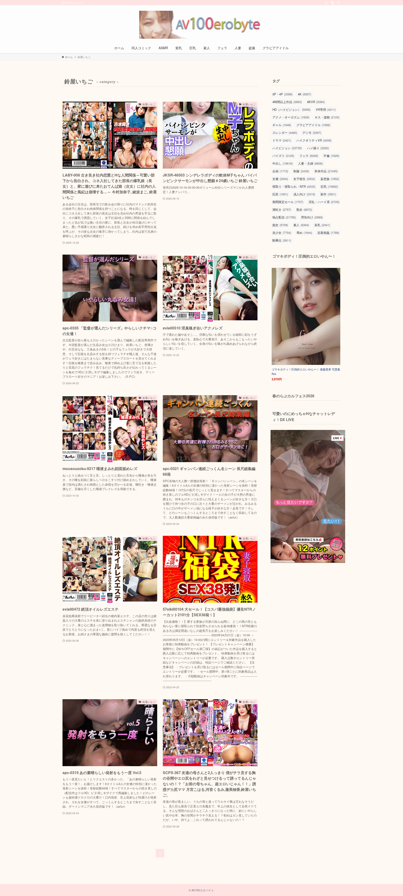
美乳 (322, 225)
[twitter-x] (326, 2)
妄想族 (329, 178)
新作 (328, 194)
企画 (280, 171)
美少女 (281, 232)
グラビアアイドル (313, 125)
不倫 (331, 155)
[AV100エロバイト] (201, 25)
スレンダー (284, 132)
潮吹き (281, 209)
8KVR (316, 102)
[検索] (338, 2)
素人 (301, 225)
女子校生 (304, 178)
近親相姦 (328, 232)
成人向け (304, 194)
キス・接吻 (327, 117)
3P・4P (282, 94)
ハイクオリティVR (313, 140)
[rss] (332, 2)
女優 (280, 178)
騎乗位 (281, 240)
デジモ (311, 132)
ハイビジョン (287, 148)
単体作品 (326, 171)
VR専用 (326, 109)
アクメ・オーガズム (290, 117)
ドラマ (281, 140)
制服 (301, 171)
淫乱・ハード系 (324, 202)
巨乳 (329, 186)
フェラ (308, 155)
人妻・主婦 (310, 163)
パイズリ (283, 155)
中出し (282, 163)
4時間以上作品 (287, 102)
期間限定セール (287, 202)
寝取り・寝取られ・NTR (293, 186)
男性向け (312, 217)
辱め (304, 232)
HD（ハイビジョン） (291, 109)
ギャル (281, 125)
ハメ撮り (318, 148)
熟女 (304, 209)
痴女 (280, 225)
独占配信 (284, 217)
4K (304, 94)
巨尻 (280, 194)
